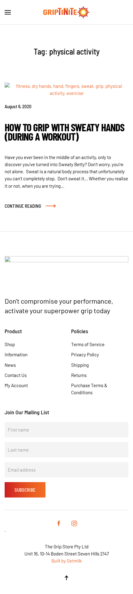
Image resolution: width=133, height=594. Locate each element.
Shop (10, 344)
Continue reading (23, 205)
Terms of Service (88, 344)
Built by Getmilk (66, 560)
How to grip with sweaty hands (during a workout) (64, 132)
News (10, 365)
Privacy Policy (85, 354)
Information (16, 354)
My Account (16, 385)
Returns (79, 375)
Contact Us (16, 375)
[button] (8, 12)
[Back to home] (66, 12)
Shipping (80, 365)
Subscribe (25, 490)
